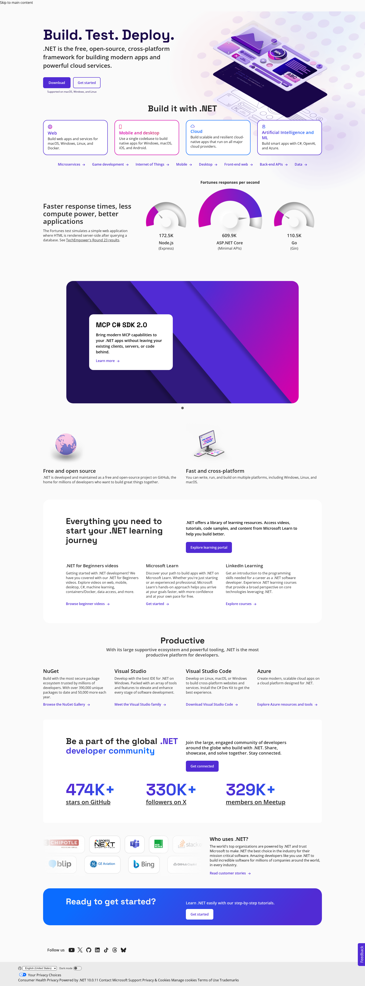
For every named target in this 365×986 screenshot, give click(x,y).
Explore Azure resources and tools (285, 704)
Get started (87, 82)
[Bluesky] (123, 950)
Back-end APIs (272, 164)
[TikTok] (106, 950)
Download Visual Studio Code (210, 704)
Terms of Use (208, 980)
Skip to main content (16, 2)
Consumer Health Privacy (38, 980)
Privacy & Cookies (156, 980)
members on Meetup (255, 802)
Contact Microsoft (113, 980)
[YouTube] (71, 950)
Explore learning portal (209, 547)
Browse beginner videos (86, 603)
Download (57, 82)
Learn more (106, 360)
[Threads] (114, 950)
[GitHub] (88, 950)
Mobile (182, 164)
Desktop (206, 164)
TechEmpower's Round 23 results (92, 240)
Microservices (69, 164)
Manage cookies (184, 980)
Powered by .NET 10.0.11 (78, 980)
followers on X (166, 802)
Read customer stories (228, 873)
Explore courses (239, 603)
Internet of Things (150, 164)
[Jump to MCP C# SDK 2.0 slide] (182, 408)
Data (299, 164)
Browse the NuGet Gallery (64, 704)
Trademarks (229, 980)
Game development (108, 164)
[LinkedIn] (97, 950)
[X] (80, 950)
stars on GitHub (88, 802)
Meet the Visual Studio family (138, 704)
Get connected (202, 766)
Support (135, 980)
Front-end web (236, 164)
